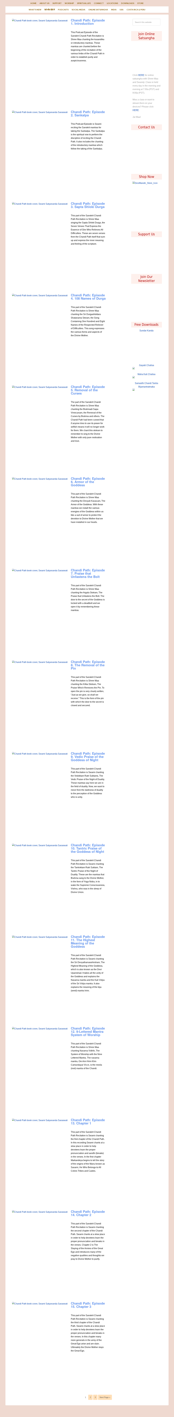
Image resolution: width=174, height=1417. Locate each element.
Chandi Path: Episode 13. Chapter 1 (88, 1121)
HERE (141, 75)
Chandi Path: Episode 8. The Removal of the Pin (88, 665)
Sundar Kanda (146, 330)
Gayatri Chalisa (146, 365)
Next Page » (105, 1397)
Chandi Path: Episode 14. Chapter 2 (88, 1213)
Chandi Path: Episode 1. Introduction (88, 22)
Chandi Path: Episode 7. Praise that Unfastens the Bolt (88, 573)
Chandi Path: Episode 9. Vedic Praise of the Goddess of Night (88, 756)
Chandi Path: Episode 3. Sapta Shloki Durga (88, 205)
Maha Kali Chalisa (146, 374)
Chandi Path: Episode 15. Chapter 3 (88, 1305)
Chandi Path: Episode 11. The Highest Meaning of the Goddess (88, 941)
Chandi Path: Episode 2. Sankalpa (88, 113)
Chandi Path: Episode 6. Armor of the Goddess (88, 481)
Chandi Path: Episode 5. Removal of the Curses (88, 389)
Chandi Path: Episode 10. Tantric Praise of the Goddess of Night (88, 848)
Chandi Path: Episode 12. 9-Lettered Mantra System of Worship (88, 1031)
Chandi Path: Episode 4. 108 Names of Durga (88, 297)
